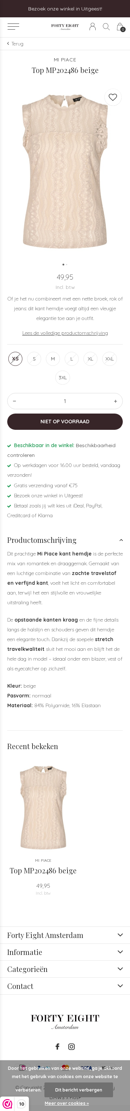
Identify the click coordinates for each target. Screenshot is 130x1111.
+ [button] (115, 401)
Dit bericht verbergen (78, 1090)
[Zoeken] (106, 26)
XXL (109, 358)
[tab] (65, 540)
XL (90, 358)
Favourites (113, 97)
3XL (62, 377)
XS (15, 358)
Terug (17, 44)
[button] (13, 26)
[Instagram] (71, 1046)
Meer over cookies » (67, 1103)
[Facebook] (57, 1046)
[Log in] (93, 26)
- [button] (14, 401)
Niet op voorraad (65, 421)
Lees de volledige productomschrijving (65, 333)
